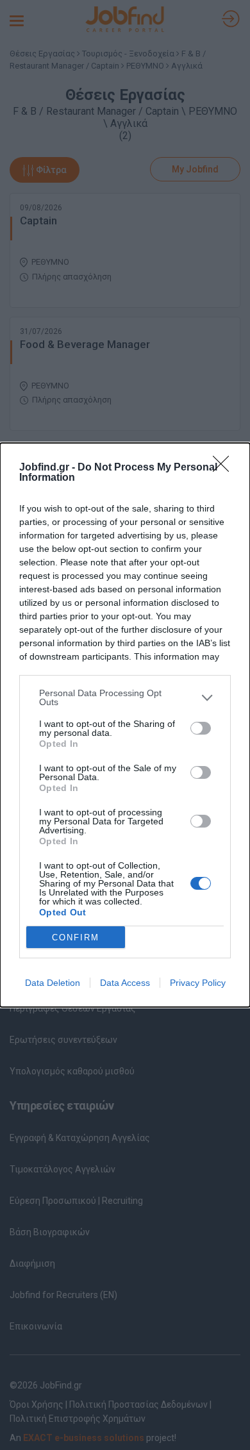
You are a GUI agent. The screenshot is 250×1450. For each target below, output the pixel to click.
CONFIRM (75, 937)
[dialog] (125, 725)
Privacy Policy (198, 983)
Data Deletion (52, 983)
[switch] (200, 728)
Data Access (125, 983)
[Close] (225, 468)
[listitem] (125, 697)
